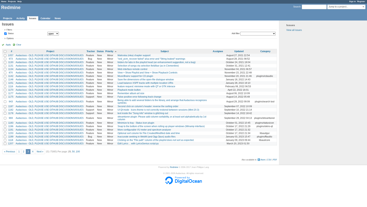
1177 (10, 93)
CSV (269, 160)
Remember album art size (131, 93)
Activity (20, 18)
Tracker (91, 51)
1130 (10, 62)
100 (78, 151)
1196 (10, 126)
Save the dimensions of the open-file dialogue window (146, 79)
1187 (10, 106)
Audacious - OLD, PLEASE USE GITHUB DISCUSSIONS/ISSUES (50, 55)
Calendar (45, 18)
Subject (165, 51)
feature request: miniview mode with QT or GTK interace (146, 86)
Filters (9, 30)
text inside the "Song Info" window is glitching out (143, 113)
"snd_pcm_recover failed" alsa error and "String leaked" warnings (151, 59)
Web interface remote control (132, 69)
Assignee (218, 51)
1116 (10, 86)
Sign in (352, 1)
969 (11, 118)
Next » (40, 151)
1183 (10, 123)
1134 (10, 69)
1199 (10, 136)
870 (11, 72)
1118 (10, 140)
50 (73, 151)
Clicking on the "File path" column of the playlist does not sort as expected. (156, 140)
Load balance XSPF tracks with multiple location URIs (145, 83)
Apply (8, 45)
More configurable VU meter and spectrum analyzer (144, 129)
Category (265, 51)
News (58, 18)
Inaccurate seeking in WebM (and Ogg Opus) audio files (146, 136)
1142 (10, 76)
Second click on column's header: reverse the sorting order (148, 106)
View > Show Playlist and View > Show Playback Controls (147, 72)
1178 (10, 113)
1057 (10, 55)
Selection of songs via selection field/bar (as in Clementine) (148, 65)
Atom (263, 160)
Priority (109, 51)
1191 (10, 129)
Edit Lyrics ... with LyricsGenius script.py (138, 143)
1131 (10, 65)
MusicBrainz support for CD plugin (135, 76)
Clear (18, 45)
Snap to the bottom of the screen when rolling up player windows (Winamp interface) (161, 126)
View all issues (294, 30)
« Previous (9, 151)
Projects (12, 1)
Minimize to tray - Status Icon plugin (136, 123)
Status (10, 33)
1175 (10, 96)
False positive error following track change (139, 96)
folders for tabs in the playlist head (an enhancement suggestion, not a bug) (157, 62)
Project (50, 51)
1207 (10, 143)
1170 (10, 90)
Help (19, 1)
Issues (32, 18)
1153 (10, 133)
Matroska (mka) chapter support (134, 55)
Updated (239, 51)
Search (297, 6)
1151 (10, 83)
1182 (10, 109)
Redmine (174, 167)
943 (11, 101)
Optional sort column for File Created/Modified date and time (149, 133)
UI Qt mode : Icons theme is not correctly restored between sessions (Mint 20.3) (158, 109)
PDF (275, 160)
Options (10, 38)
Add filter (236, 33)
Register (361, 1)
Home (3, 1)
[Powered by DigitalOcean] (183, 183)
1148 (10, 79)
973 (11, 59)
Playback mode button (129, 90)
